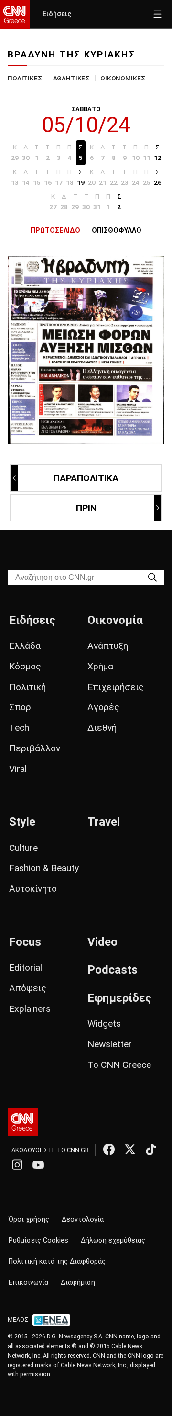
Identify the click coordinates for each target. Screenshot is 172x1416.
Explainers (30, 1008)
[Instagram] (17, 1164)
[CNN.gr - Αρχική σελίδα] (23, 1122)
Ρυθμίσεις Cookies (38, 1240)
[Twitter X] (130, 1149)
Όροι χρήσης (29, 1219)
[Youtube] (38, 1164)
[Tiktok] (151, 1149)
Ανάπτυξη (107, 645)
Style (22, 821)
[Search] (152, 577)
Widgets (104, 1023)
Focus (25, 942)
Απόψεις (27, 988)
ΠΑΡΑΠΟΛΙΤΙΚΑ (86, 478)
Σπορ (20, 707)
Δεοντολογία (83, 1219)
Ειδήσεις (57, 14)
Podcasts (112, 969)
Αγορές (103, 707)
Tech (19, 727)
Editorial (25, 967)
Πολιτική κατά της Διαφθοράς (57, 1261)
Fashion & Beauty (44, 867)
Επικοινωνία (28, 1283)
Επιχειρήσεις (115, 686)
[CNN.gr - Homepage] (15, 14)
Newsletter (109, 1044)
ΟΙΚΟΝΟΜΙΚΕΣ (122, 78)
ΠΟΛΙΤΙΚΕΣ (25, 78)
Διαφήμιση (78, 1283)
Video (102, 942)
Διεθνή (102, 727)
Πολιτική (27, 686)
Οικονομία (115, 620)
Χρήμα (100, 666)
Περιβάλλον (34, 748)
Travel (103, 821)
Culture (23, 847)
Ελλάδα (25, 645)
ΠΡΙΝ (86, 507)
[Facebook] (109, 1149)
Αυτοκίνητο (33, 888)
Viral (18, 768)
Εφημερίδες (119, 998)
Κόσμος (25, 666)
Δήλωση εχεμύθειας (113, 1240)
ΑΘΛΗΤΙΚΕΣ (71, 78)
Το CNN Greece (119, 1064)
